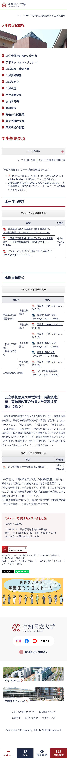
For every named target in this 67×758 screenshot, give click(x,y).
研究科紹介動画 (15, 127)
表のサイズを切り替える (33, 213)
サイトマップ (48, 717)
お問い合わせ (31, 717)
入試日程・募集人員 (17, 68)
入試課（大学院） (14, 524)
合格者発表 (12, 101)
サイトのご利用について (22, 712)
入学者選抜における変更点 (21, 55)
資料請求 (11, 108)
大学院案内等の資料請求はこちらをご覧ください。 (34, 182)
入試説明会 (12, 81)
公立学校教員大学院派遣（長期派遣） (27, 467)
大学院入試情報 (41, 15)
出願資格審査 (13, 75)
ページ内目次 (33, 151)
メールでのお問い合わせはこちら (22, 536)
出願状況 (11, 88)
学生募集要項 (13, 95)
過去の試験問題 (15, 121)
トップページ (24, 15)
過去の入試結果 (15, 114)
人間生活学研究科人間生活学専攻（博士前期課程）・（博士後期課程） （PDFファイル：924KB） (28, 242)
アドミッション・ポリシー (21, 62)
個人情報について (47, 712)
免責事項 (16, 717)
